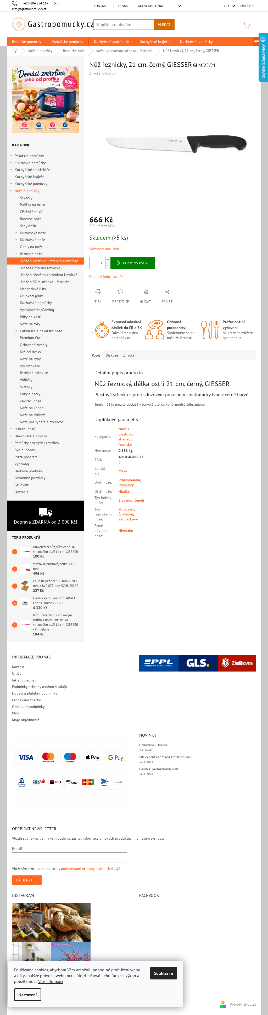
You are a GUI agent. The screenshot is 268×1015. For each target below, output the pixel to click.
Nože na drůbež (32, 414)
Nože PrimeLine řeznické (40, 268)
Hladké (124, 491)
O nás (123, 6)
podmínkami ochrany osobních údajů (90, 868)
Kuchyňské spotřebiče (32, 169)
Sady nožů (28, 225)
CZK (227, 6)
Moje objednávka (26, 720)
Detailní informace (104, 276)
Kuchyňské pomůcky (31, 183)
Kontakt (101, 6)
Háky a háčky (30, 394)
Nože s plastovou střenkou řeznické (49, 261)
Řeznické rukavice (34, 372)
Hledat (164, 24)
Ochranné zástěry (34, 344)
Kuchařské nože (32, 239)
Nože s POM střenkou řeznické (45, 281)
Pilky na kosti (30, 316)
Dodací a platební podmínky (34, 693)
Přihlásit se (26, 880)
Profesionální (129, 480)
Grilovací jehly (31, 296)
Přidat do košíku (136, 263)
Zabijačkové (128, 519)
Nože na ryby (30, 359)
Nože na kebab (31, 407)
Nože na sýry (30, 324)
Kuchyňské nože (33, 233)
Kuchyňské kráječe (29, 176)
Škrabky (26, 387)
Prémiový (126, 485)
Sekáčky (26, 198)
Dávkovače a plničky (31, 436)
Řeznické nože (31, 253)
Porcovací (126, 509)
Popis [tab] (96, 355)
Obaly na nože (31, 246)
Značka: (102, 73)
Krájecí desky (30, 351)
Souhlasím (163, 973)
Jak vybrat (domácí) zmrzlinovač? (165, 757)
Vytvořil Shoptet (243, 1004)
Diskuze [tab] (112, 355)
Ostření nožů (25, 429)
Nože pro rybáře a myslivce (41, 422)
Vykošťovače (30, 366)
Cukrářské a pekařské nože (41, 331)
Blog (15, 713)
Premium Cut (30, 337)
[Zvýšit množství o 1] (107, 260)
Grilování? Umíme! (154, 745)
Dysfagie (21, 492)
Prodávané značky (26, 700)
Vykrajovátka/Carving (37, 309)
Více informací (50, 981)
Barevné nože (30, 218)
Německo (126, 530)
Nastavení (28, 994)
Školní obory (25, 450)
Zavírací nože (30, 401)
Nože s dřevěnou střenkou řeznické (49, 274)
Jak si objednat (151, 6)
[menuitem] (27, 41)
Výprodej (22, 464)
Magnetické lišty (33, 288)
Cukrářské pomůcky (30, 162)
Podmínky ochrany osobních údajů (39, 686)
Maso (123, 471)
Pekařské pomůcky (29, 155)
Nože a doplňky (27, 190)
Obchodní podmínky (28, 706)
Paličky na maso (32, 204)
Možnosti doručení (104, 248)
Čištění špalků (31, 211)
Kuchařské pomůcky (36, 302)
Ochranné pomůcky (30, 477)
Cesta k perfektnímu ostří (159, 769)
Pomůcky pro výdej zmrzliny (37, 442)
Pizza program (26, 457)
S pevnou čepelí (131, 500)
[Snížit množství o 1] (107, 266)
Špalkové (126, 514)
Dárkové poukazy (28, 471)
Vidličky (26, 379)
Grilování (22, 485)
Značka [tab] (129, 355)
